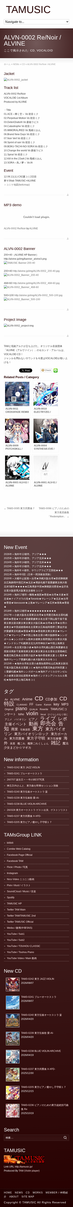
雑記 (55, 742)
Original (9, 709)
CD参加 (51, 699)
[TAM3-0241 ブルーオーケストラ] (12, 1002)
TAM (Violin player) (29, 1170)
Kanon (47, 704)
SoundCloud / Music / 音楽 (21, 891)
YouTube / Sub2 (16, 940)
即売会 (48, 723)
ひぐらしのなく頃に (58, 714)
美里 (12, 743)
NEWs (19, 1192)
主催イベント (16, 724)
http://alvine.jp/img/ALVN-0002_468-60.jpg (36, 283)
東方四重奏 (17, 738)
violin (32, 713)
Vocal (43, 714)
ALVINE (33, 228)
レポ (62, 718)
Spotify (10, 897)
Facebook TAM (15, 861)
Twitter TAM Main (16, 909)
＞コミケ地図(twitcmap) (17, 184)
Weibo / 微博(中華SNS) (19, 927)
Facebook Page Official (19, 855)
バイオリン (20, 719)
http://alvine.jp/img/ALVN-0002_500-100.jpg (38, 295)
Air (6, 699)
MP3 (64, 704)
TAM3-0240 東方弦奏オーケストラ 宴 (27, 791)
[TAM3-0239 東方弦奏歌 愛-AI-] (12, 1038)
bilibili (10, 842)
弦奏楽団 (25, 729)
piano (21, 708)
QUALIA (33, 709)
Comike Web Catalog (18, 848)
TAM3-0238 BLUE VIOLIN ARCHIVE (27, 804)
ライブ (48, 718)
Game (39, 704)
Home (8, 1192)
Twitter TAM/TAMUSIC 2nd (21, 915)
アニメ (8, 719)
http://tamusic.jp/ (23, 1166)
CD (32, 50)
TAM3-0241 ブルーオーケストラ (24, 773)
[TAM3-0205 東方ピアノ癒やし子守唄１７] (12, 1092)
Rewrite (44, 709)
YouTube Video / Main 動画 (22, 958)
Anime (27, 699)
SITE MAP (27, 1196)
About (14, 1196)
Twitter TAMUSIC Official (20, 921)
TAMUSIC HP (14, 903)
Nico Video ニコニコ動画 (20, 879)
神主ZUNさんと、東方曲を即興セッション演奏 (32, 785)
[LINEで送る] (56, 370)
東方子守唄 (36, 738)
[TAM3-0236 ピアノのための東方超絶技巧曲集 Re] (12, 1110)
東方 (37, 728)
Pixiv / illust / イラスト (19, 885)
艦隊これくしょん (38, 743)
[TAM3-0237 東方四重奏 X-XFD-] (12, 1074)
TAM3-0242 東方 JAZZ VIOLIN (23, 767)
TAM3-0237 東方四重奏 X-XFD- (24, 816)
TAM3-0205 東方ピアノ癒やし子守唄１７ (29, 822)
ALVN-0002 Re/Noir (15, 228)
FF (31, 704)
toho (21, 714)
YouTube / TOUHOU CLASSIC (23, 946)
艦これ (21, 743)
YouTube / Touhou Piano (20, 952)
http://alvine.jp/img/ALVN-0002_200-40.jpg (36, 271)
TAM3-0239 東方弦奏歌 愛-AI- (23, 797)
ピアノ (33, 719)
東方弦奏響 (54, 738)
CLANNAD (22, 704)
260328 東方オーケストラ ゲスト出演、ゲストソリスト (37, 810)
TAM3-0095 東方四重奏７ (19, 508)
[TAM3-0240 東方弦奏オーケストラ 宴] (12, 1020)
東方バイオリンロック (31, 734)
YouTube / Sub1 (16, 934)
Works (38, 1192)
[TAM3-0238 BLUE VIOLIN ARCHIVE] (12, 1056)
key (56, 704)
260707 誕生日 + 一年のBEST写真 (25, 779)
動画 (33, 723)
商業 (14, 729)
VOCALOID (45, 50)
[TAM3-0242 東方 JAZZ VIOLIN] (12, 984)
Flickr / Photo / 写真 (17, 867)
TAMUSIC (28, 9)
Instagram (12, 873)
